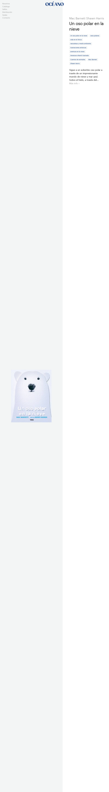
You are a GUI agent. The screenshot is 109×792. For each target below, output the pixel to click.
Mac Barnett (92, 59)
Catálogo (6, 6)
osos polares (94, 36)
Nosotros (6, 4)
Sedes (4, 15)
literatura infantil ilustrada (79, 55)
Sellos (4, 9)
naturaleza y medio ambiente (80, 43)
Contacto (6, 18)
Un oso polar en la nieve (78, 36)
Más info (74, 83)
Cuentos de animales (77, 59)
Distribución (7, 12)
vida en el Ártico (76, 39)
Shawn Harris (75, 63)
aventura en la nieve (77, 51)
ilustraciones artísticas (78, 47)
